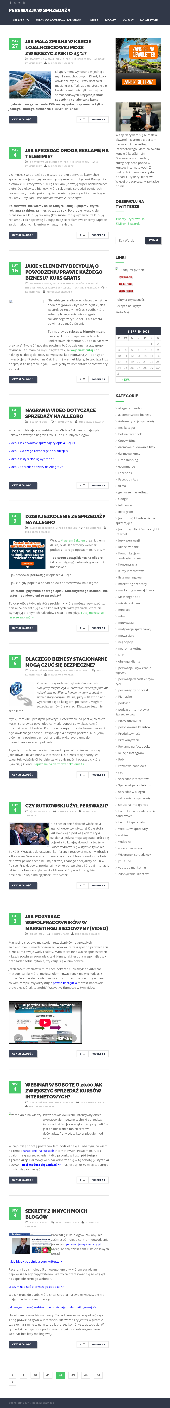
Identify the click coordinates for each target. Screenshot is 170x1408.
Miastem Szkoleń (73, 540)
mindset (124, 610)
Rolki (121, 759)
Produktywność (129, 734)
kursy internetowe (131, 571)
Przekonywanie (129, 740)
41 (47, 1375)
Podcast (110, 20)
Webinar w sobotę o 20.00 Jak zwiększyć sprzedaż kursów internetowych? (63, 1091)
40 (35, 1375)
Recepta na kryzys (128, 306)
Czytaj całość (22, 119)
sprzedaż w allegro (58, 287)
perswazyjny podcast (133, 690)
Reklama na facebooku (134, 746)
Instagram (125, 512)
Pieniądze (125, 697)
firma (34, 933)
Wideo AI (124, 842)
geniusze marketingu (133, 492)
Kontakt (128, 20)
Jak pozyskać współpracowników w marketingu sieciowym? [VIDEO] (66, 922)
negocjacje (125, 642)
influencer (125, 505)
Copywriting (127, 441)
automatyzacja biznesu (134, 415)
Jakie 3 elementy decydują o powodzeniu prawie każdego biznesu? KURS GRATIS (63, 272)
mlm (42, 933)
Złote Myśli (123, 312)
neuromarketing (130, 648)
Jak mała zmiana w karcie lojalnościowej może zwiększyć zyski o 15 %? (58, 47)
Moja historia (149, 20)
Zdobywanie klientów (133, 874)
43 (73, 1375)
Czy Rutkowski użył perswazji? (66, 806)
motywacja (126, 623)
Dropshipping (128, 460)
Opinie (94, 20)
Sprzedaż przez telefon (134, 785)
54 (98, 1375)
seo (120, 772)
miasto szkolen (66, 527)
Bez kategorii (39, 421)
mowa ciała (126, 636)
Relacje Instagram (131, 753)
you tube (124, 861)
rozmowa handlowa (132, 766)
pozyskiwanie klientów (46, 161)
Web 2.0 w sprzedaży (133, 829)
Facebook (125, 473)
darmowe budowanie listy (136, 447)
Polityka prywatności (130, 300)
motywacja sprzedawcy (134, 629)
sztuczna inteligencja (133, 805)
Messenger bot (129, 597)
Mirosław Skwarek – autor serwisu (59, 20)
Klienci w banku (129, 547)
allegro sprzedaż (42, 527)
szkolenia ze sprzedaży (134, 798)
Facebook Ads (128, 479)
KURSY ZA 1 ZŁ (20, 20)
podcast (124, 703)
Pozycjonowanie (129, 721)
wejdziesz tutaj (82, 350)
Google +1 (125, 499)
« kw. (125, 380)
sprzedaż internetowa (45, 670)
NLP (121, 655)
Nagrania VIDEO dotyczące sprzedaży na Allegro (60, 413)
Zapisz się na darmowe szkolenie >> (59, 764)
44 (85, 1375)
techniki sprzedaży (78, 59)
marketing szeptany (132, 584)
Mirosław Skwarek (61, 63)
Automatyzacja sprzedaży (136, 421)
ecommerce (126, 466)
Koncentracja (127, 564)
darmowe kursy (40, 283)
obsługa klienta (129, 661)
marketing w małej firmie (47, 59)
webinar (68, 1102)
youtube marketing (132, 867)
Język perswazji (40, 811)
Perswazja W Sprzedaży (40, 10)
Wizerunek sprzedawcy (134, 855)
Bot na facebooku (131, 434)
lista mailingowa (130, 577)
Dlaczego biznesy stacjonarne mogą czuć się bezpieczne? (66, 662)
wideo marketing (130, 848)
